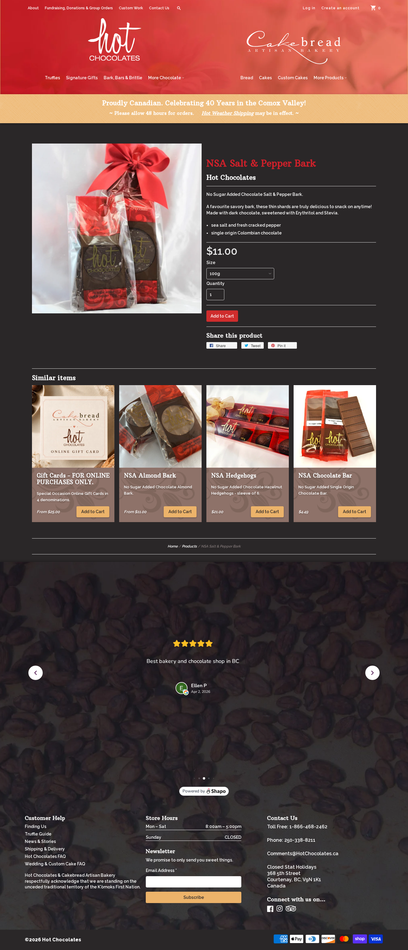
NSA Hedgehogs (233, 475)
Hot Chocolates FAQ (45, 856)
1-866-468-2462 (308, 826)
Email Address (161, 870)
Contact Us (159, 8)
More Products (329, 77)
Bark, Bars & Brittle (123, 77)
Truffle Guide (38, 834)
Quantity (215, 283)
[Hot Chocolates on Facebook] (270, 908)
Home (173, 546)
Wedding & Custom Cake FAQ (55, 863)
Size (210, 262)
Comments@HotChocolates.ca (302, 853)
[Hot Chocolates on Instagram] (280, 908)
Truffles (52, 77)
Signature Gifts (82, 77)
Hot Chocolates (231, 177)
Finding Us (35, 826)
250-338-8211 (299, 840)
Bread (246, 77)
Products (189, 546)
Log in (309, 8)
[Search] (179, 8)
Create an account (340, 8)
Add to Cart (93, 511)
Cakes (265, 77)
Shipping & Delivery (45, 849)
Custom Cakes (293, 77)
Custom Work (131, 8)
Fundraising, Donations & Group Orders (79, 8)
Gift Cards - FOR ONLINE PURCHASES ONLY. (73, 479)
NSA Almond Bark (150, 475)
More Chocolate (165, 77)
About (33, 8)
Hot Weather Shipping (228, 113)
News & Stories (40, 841)
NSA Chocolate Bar (325, 475)
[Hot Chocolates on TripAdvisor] (291, 908)
